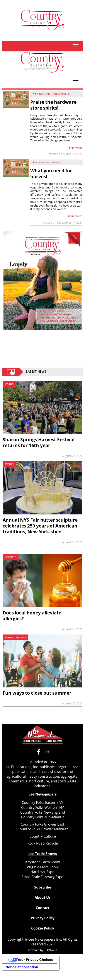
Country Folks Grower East (42, 824)
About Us (43, 897)
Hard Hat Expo (42, 871)
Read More (75, 147)
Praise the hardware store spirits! (53, 105)
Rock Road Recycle (42, 843)
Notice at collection (21, 967)
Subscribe (42, 887)
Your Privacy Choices (35, 959)
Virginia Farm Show (42, 867)
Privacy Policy (42, 918)
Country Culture (42, 836)
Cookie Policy (42, 928)
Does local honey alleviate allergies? (32, 616)
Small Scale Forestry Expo (42, 876)
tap (75, 46)
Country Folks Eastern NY (42, 802)
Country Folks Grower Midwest (42, 829)
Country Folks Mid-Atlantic (42, 817)
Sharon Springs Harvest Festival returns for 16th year (39, 442)
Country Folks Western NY (42, 807)
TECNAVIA (50, 950)
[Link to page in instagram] (48, 752)
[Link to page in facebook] (38, 752)
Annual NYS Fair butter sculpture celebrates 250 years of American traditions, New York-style (40, 526)
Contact (42, 907)
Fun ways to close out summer (37, 693)
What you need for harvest (51, 174)
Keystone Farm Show (42, 862)
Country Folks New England (42, 812)
